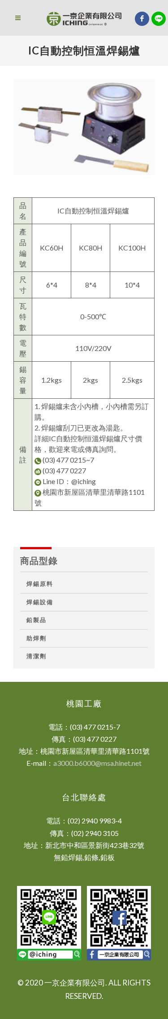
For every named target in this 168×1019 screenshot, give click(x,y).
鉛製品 (36, 620)
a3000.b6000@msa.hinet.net (97, 763)
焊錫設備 (39, 602)
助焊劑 (36, 638)
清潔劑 (36, 656)
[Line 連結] (158, 19)
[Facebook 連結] (142, 19)
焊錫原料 (39, 583)
